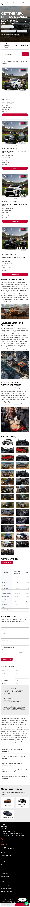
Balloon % (3, 683)
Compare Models (7, 27)
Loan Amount (4, 670)
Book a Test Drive (6, 855)
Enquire (25, 54)
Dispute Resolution (6, 891)
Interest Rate (4, 680)
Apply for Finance (22, 905)
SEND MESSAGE (7, 659)
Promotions (4, 858)
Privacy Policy (5, 885)
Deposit (3, 677)
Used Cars (4, 862)
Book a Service (5, 873)
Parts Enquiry (5, 876)
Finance (3, 865)
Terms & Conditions (6, 888)
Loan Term (4, 673)
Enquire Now (21, 31)
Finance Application (8, 31)
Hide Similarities (6, 562)
